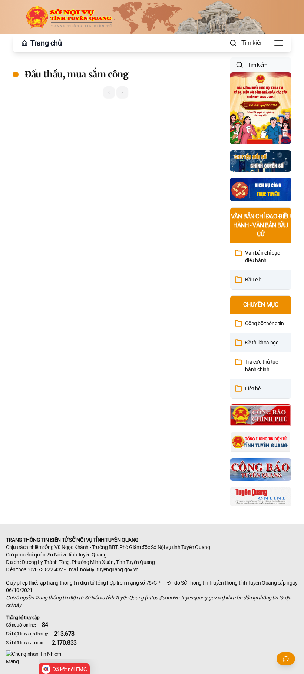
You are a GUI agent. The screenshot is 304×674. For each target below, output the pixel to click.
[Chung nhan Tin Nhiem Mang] (152, 657)
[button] (122, 92)
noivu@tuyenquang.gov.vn (109, 569)
